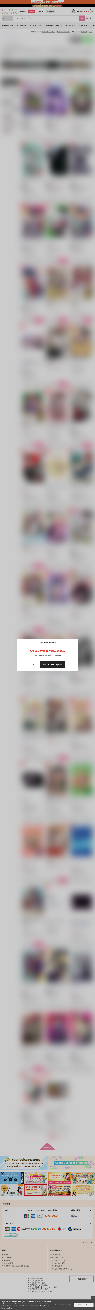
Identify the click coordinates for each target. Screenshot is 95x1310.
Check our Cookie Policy (63, 1305)
